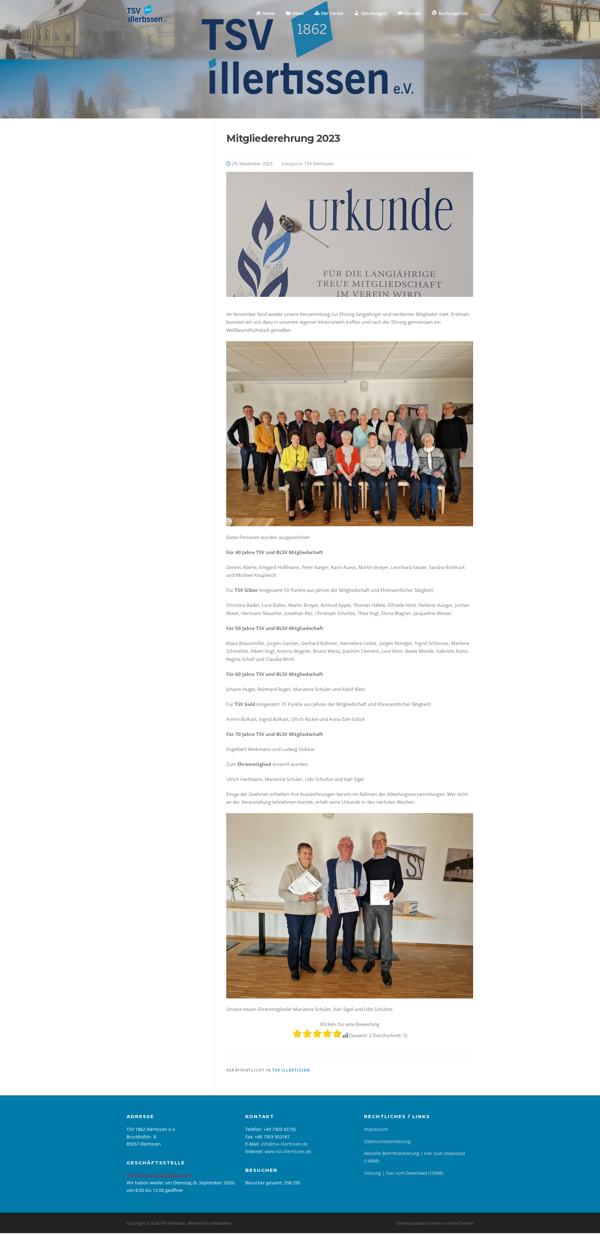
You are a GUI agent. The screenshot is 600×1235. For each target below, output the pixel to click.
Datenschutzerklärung (387, 1141)
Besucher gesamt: (264, 1183)
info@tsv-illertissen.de (284, 1144)
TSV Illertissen (319, 164)
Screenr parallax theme (418, 1223)
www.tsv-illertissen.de (288, 1151)
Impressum (376, 1129)
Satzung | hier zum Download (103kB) (403, 1173)
